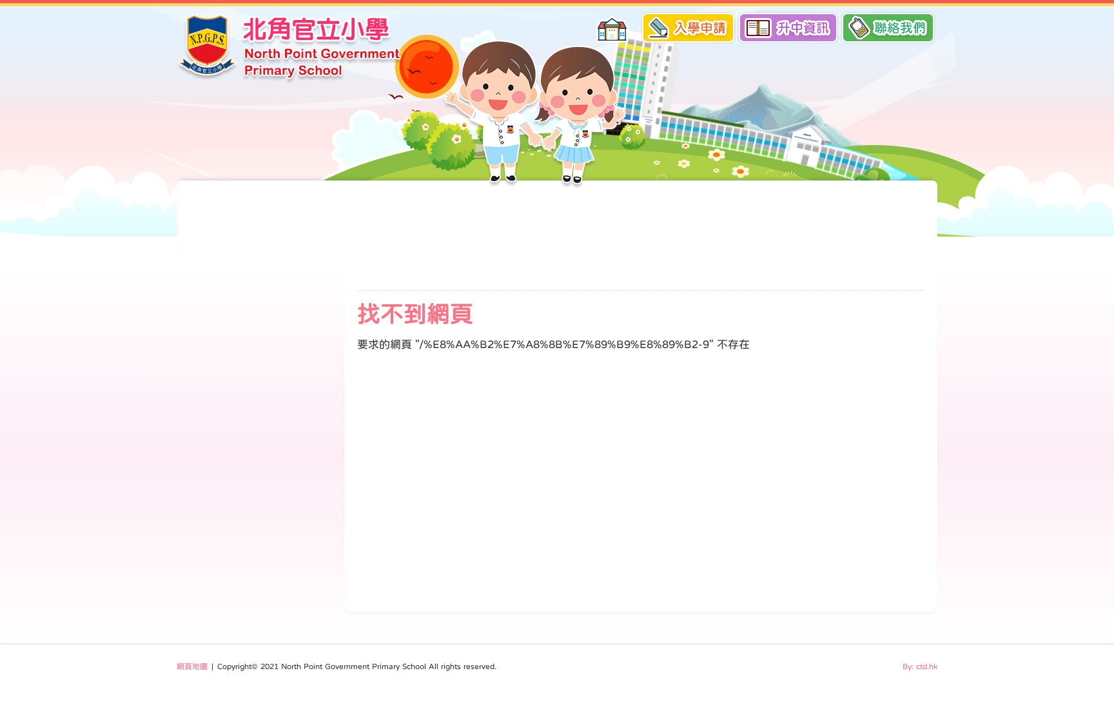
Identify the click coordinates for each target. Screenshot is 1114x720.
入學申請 (700, 27)
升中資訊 (803, 27)
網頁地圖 (192, 666)
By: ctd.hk (920, 666)
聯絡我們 (900, 27)
